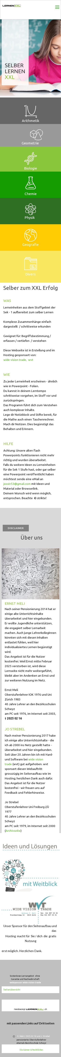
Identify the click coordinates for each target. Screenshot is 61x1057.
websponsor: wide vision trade (25, 982)
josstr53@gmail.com (17, 483)
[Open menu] (57, 7)
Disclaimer (16, 528)
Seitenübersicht (12, 989)
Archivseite (13, 830)
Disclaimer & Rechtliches (31, 1050)
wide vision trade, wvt (18, 359)
